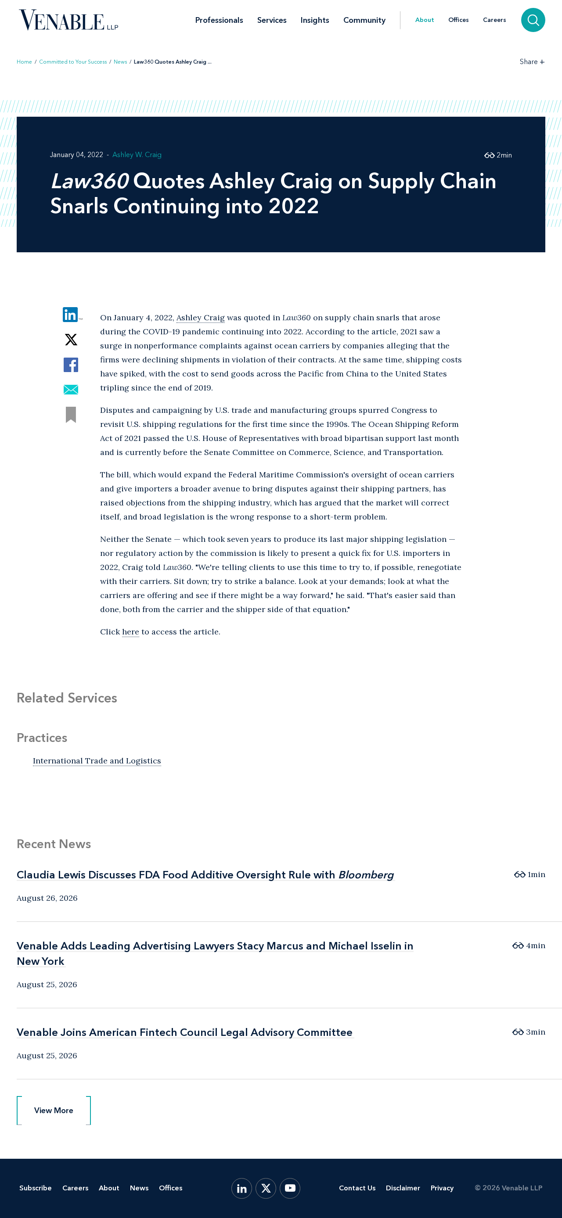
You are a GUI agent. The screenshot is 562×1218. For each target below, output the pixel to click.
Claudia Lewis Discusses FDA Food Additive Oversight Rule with (205, 874)
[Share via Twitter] (70, 339)
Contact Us (357, 1188)
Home (24, 61)
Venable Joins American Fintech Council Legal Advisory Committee (185, 1032)
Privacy (442, 1188)
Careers (494, 20)
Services (272, 20)
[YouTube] (290, 1188)
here (130, 632)
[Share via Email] (70, 389)
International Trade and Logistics (97, 761)
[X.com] (266, 1188)
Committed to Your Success (73, 61)
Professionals (219, 20)
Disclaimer (403, 1188)
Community (364, 20)
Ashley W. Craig (137, 154)
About (424, 20)
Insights (315, 20)
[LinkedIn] (241, 1188)
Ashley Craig (201, 317)
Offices (458, 20)
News (120, 61)
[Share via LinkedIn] (70, 314)
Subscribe (35, 1188)
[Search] (533, 20)
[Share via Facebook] (70, 364)
